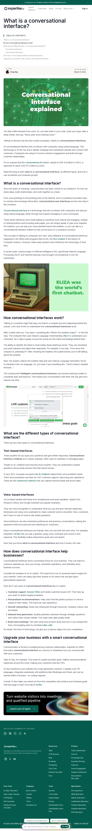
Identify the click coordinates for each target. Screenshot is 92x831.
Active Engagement (78, 768)
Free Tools (53, 768)
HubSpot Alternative (78, 805)
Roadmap (52, 761)
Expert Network (32, 8)
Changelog (53, 765)
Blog (50, 758)
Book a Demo (31, 791)
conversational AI (33, 162)
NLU (66, 336)
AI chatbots (44, 474)
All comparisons (77, 791)
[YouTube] (15, 759)
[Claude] (10, 733)
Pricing (58, 8)
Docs (51, 776)
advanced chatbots (26, 481)
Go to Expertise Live (57, 2)
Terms (28, 801)
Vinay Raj (14, 72)
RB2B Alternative (77, 794)
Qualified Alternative (78, 809)
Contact (29, 794)
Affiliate (29, 798)
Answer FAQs (33, 592)
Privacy (51, 801)
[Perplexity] (15, 733)
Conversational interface (15, 210)
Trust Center (53, 794)
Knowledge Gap (77, 758)
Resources (68, 8)
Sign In (85, 8)
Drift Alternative (77, 812)
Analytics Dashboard (78, 772)
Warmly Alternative (78, 798)
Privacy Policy (64, 824)
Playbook (74, 765)
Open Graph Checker (12, 794)
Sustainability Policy (56, 805)
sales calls (47, 625)
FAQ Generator (9, 801)
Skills (51, 8)
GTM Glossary (54, 754)
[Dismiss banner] (88, 2)
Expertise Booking (78, 761)
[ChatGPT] (5, 733)
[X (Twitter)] (10, 759)
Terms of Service (81, 824)
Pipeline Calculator (55, 772)
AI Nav (17, 534)
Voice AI (74, 754)
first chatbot (59, 239)
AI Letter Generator (11, 791)
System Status (54, 798)
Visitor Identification (78, 750)
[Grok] (20, 733)
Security (52, 791)
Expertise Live (31, 805)
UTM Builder (8, 798)
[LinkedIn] (6, 759)
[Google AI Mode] (24, 733)
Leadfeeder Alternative (79, 801)
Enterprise (42, 8)
